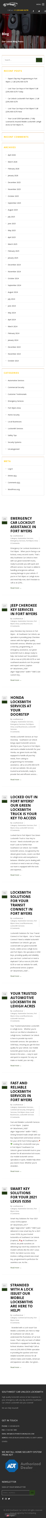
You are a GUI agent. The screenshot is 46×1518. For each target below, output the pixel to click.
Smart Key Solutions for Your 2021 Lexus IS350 (23, 1195)
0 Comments (15, 543)
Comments (14, 482)
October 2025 (13, 196)
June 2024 (12, 306)
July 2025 (11, 217)
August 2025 (13, 210)
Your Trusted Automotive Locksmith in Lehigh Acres (23, 999)
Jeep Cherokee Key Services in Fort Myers (23, 609)
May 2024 (12, 313)
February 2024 (13, 333)
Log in (10, 469)
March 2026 (12, 162)
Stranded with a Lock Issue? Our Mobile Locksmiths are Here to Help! (21, 1298)
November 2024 (14, 271)
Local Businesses (15, 421)
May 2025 (12, 230)
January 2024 (13, 340)
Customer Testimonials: (17, 394)
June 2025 (12, 223)
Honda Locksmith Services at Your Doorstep (20, 706)
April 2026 (12, 155)
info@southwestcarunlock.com (20, 1434)
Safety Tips (12, 435)
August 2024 (13, 292)
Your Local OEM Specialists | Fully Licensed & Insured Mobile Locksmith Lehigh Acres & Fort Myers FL (23, 121)
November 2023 (14, 354)
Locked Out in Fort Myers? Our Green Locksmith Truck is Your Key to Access (24, 807)
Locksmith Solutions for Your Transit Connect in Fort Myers (21, 903)
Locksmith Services (15, 428)
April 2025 (12, 237)
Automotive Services (16, 380)
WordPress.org (14, 489)
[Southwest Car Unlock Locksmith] (17, 3)
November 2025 (14, 189)
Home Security (14, 415)
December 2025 (14, 182)
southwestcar (18, 536)
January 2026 (13, 175)
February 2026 (13, 169)
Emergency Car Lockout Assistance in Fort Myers (23, 524)
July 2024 (11, 299)
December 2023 (14, 347)
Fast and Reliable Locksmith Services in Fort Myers (21, 1091)
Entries (12, 476)
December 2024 (14, 265)
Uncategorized (13, 449)
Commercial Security (16, 387)
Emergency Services (16, 401)
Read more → (15, 588)
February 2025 (13, 251)
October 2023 (13, 361)
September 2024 (14, 285)
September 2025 (14, 203)
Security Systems (14, 442)
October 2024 (13, 278)
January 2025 (13, 258)
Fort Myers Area (14, 408)
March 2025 (12, 244)
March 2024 (12, 326)
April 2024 (12, 319)
